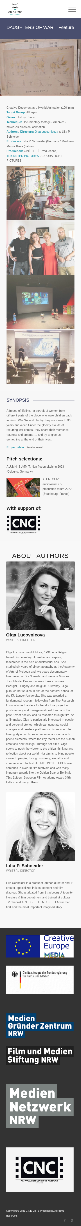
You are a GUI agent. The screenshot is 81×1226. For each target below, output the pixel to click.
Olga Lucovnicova (46, 131)
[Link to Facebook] (64, 1220)
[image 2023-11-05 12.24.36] (41, 302)
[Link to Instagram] (71, 1220)
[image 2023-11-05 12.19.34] (41, 193)
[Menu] (69, 9)
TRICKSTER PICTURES (23, 156)
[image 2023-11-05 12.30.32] (41, 357)
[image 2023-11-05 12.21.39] (41, 247)
